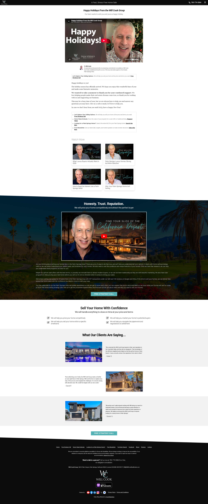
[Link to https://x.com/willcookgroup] (101, 492)
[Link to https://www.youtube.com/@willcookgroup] (88, 492)
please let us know (109, 455)
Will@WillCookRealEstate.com (132, 467)
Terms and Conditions (123, 492)
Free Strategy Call (80, 116)
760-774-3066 (196, 2)
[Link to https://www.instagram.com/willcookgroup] (98, 492)
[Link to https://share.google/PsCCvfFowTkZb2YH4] (104, 492)
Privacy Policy (111, 492)
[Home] (3, 2)
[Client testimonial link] (84, 352)
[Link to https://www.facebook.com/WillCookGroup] (91, 492)
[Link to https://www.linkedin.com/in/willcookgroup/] (94, 492)
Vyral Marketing (110, 497)
